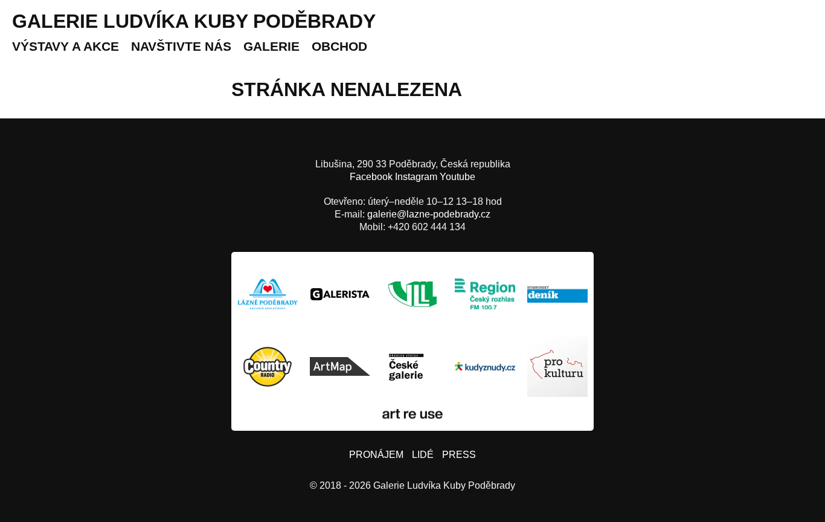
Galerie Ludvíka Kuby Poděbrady (194, 21)
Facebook (371, 177)
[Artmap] (340, 366)
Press (459, 455)
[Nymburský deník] (557, 294)
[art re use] (412, 414)
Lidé (423, 455)
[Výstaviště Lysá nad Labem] (412, 294)
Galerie (271, 46)
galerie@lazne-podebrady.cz (428, 214)
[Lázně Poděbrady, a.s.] (267, 294)
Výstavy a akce (65, 46)
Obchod (339, 46)
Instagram (416, 177)
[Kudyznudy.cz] (485, 367)
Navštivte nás (181, 46)
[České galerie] (412, 367)
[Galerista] (340, 294)
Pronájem (376, 455)
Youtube (457, 177)
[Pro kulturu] (557, 367)
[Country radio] (267, 367)
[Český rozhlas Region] (485, 294)
